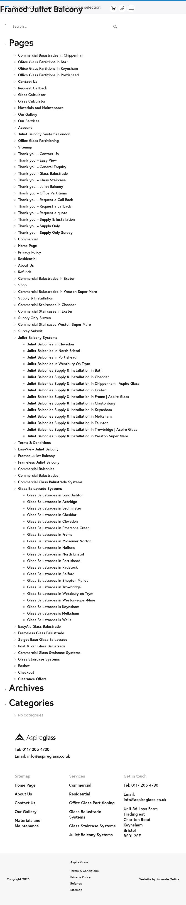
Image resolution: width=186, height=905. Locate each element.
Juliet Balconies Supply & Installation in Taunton (67, 422)
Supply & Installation (35, 298)
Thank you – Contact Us (38, 153)
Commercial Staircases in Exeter (45, 311)
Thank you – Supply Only (39, 225)
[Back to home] (93, 737)
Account (25, 127)
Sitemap (25, 147)
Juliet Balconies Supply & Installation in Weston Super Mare (77, 435)
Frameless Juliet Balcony (38, 462)
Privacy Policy (29, 252)
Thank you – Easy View (37, 160)
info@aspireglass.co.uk (48, 756)
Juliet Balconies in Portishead (51, 357)
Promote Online (168, 879)
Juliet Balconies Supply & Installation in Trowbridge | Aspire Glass (82, 429)
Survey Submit (30, 330)
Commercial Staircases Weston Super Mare (54, 324)
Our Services (28, 120)
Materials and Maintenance (41, 107)
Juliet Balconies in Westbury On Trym (58, 363)
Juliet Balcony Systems (37, 337)
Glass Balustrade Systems (40, 488)
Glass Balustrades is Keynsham (53, 606)
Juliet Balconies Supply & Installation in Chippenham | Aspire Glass (83, 383)
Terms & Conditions (34, 442)
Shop (22, 285)
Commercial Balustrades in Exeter (46, 278)
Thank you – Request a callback (44, 206)
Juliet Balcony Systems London (44, 134)
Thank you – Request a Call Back (45, 199)
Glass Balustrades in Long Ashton (55, 495)
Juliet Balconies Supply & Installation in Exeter (66, 390)
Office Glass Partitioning (38, 140)
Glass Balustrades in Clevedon (52, 521)
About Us (26, 265)
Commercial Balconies (36, 468)
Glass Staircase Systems (39, 659)
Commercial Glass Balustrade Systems (50, 481)
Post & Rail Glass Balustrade (42, 646)
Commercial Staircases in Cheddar (47, 304)
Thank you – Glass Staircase (42, 179)
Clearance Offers (32, 678)
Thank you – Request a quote (42, 212)
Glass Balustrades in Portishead (53, 560)
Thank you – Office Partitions (42, 193)
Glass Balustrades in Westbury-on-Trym (60, 593)
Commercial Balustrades (38, 475)
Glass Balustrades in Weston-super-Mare (61, 600)
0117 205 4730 (35, 749)
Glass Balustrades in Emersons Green (58, 527)
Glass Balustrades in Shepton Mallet (57, 580)
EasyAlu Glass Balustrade (39, 626)
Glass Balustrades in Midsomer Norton (59, 541)
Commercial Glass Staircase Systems (49, 652)
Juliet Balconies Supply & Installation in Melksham (69, 416)
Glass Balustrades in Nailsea (51, 547)
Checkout (26, 672)
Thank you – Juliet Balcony (40, 186)
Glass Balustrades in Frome (50, 534)
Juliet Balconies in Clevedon (50, 344)
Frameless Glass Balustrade (41, 632)
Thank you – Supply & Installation (46, 219)
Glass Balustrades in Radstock (52, 567)
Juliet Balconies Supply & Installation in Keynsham (69, 409)
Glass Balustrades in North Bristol (55, 554)
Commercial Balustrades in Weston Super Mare (57, 291)
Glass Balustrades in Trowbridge (54, 586)
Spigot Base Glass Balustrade (42, 639)
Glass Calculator (32, 94)
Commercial (28, 239)
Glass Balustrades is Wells (49, 619)
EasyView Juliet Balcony (38, 449)
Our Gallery (27, 114)
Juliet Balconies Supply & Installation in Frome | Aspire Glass (78, 396)
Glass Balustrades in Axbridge (52, 501)
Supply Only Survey (34, 317)
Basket (24, 665)
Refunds (25, 271)
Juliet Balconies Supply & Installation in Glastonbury (71, 403)
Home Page (27, 245)
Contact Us (25, 802)
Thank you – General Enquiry (42, 166)
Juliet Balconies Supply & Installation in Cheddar (68, 376)
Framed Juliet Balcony (36, 455)
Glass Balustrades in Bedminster (54, 508)
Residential (27, 258)
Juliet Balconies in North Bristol (53, 350)
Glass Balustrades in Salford (50, 573)
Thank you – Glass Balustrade (43, 173)
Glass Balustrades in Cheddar (51, 514)
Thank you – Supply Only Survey (45, 232)
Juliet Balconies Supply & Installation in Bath (65, 370)
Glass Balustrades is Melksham (53, 613)
